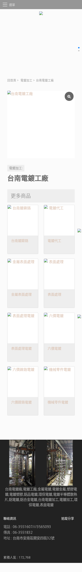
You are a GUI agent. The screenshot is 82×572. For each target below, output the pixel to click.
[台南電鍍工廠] (41, 124)
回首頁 (11, 80)
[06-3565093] (79, 317)
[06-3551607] (79, 231)
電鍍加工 (26, 80)
